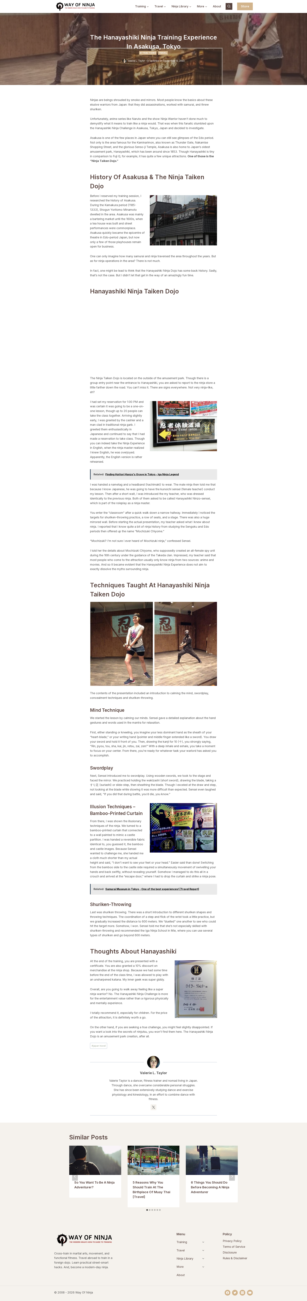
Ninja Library (185, 1258)
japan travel (99, 1045)
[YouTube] (250, 1293)
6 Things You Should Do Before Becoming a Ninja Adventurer (210, 1187)
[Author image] (124, 61)
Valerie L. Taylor (136, 60)
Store (245, 6)
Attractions (148, 53)
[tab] (147, 1210)
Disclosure (230, 1252)
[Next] (232, 1176)
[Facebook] (227, 1293)
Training (182, 1242)
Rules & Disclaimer (235, 1258)
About (217, 6)
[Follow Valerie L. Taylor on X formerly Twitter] (153, 1107)
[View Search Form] (229, 6)
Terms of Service (234, 1246)
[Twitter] (235, 1293)
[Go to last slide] (75, 1176)
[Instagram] (242, 1293)
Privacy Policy (232, 1241)
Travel (163, 53)
